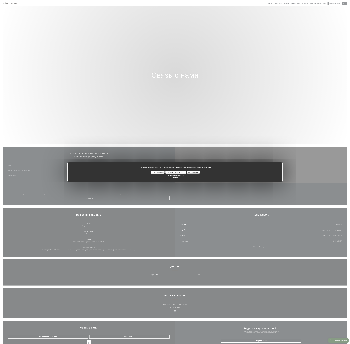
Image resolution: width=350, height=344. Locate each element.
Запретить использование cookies (175, 172)
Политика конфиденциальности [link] (175, 175)
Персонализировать (193, 172)
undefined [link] (175, 177)
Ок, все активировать (158, 172)
